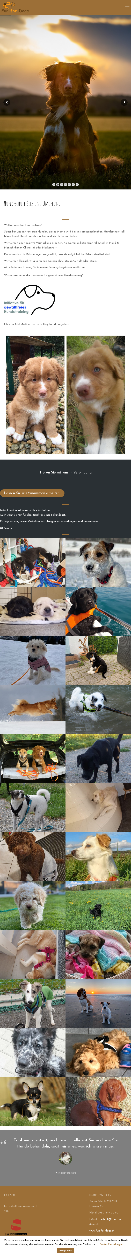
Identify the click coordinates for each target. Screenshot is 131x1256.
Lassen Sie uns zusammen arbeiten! (32, 493)
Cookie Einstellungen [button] (111, 1244)
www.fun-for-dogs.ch (101, 1230)
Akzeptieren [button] (65, 1250)
